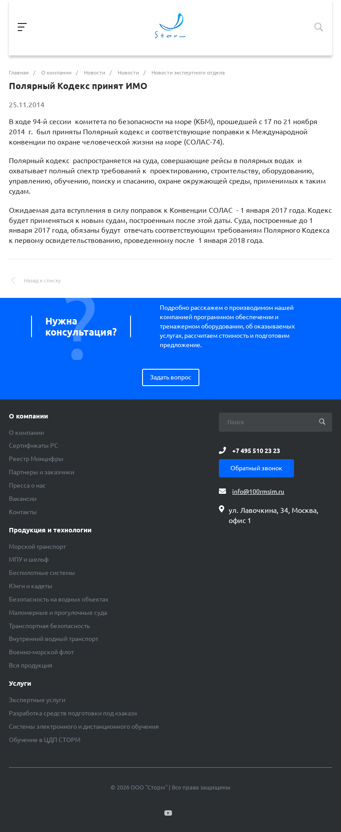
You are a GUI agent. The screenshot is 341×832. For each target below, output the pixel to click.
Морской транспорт (37, 546)
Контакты (23, 512)
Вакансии (22, 498)
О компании (28, 416)
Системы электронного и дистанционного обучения (84, 726)
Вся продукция (30, 665)
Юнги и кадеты (30, 586)
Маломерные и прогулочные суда (58, 612)
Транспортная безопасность (49, 625)
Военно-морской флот (41, 652)
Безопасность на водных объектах (58, 599)
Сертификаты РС (33, 445)
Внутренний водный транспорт (53, 638)
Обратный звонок (256, 468)
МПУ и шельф (29, 559)
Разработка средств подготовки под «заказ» (73, 713)
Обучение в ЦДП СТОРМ (44, 739)
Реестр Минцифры (36, 458)
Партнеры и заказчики (41, 472)
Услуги (20, 683)
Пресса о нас (27, 485)
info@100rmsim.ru (258, 491)
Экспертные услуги (37, 699)
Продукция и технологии (50, 530)
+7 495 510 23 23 (256, 450)
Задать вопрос (170, 377)
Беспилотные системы (42, 572)
